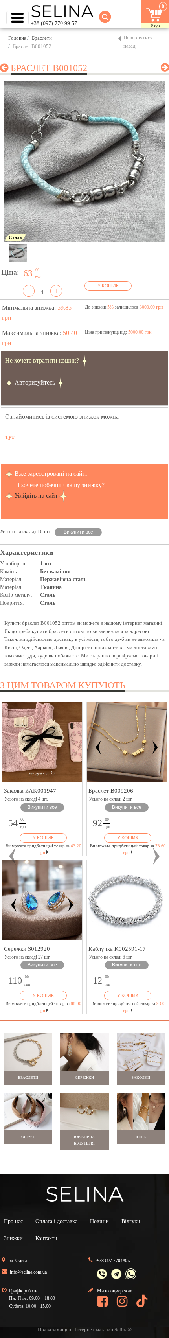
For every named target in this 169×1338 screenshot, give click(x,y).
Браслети (42, 38)
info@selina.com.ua (28, 1272)
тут (10, 436)
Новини (99, 1221)
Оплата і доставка (56, 1221)
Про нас (13, 1221)
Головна (17, 38)
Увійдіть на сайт (36, 495)
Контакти (46, 1238)
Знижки (13, 1238)
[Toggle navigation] (17, 17)
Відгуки (130, 1221)
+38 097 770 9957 (113, 1260)
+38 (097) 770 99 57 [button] (54, 23)
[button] (13, 856)
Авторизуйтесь (35, 382)
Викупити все (78, 532)
